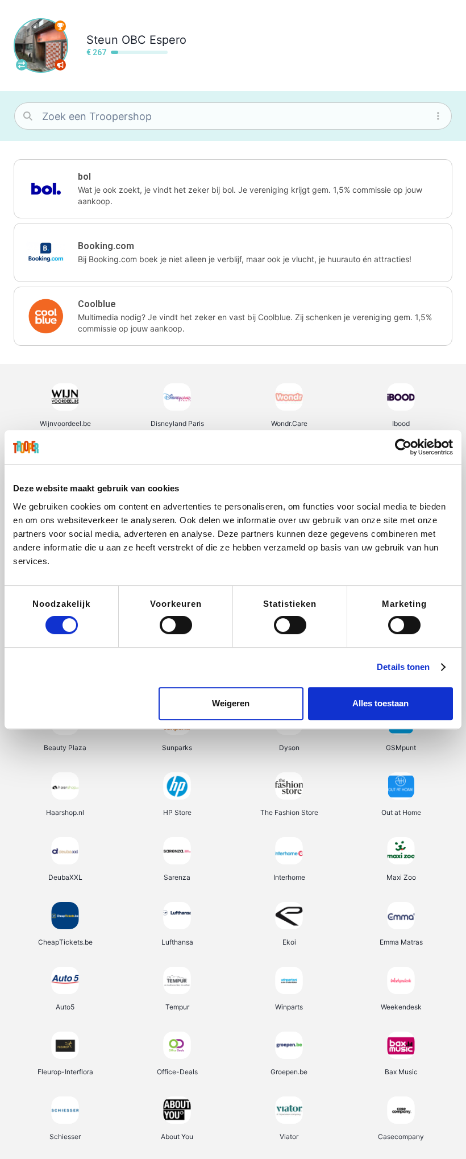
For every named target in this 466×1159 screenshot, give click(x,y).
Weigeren (230, 703)
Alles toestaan (380, 703)
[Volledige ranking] (60, 26)
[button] (233, 188)
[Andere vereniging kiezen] (21, 65)
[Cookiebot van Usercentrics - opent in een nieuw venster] (403, 447)
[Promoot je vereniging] (60, 65)
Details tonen (403, 667)
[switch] (176, 625)
